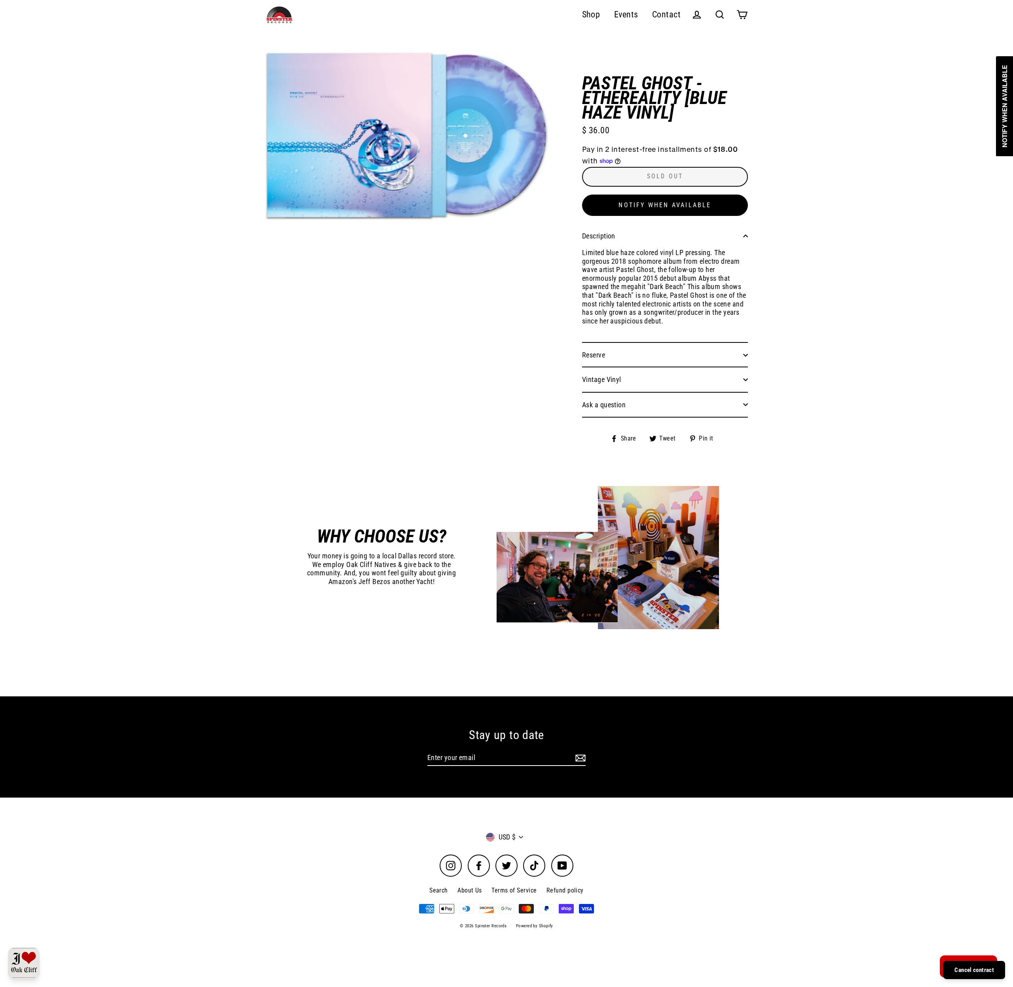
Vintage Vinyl (601, 379)
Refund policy (565, 890)
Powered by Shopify (534, 925)
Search (438, 890)
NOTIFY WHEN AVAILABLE (664, 205)
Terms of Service (514, 890)
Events (626, 14)
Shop (591, 14)
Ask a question (604, 405)
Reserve (593, 355)
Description (598, 236)
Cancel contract (974, 970)
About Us (469, 890)
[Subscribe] (579, 758)
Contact (666, 14)
